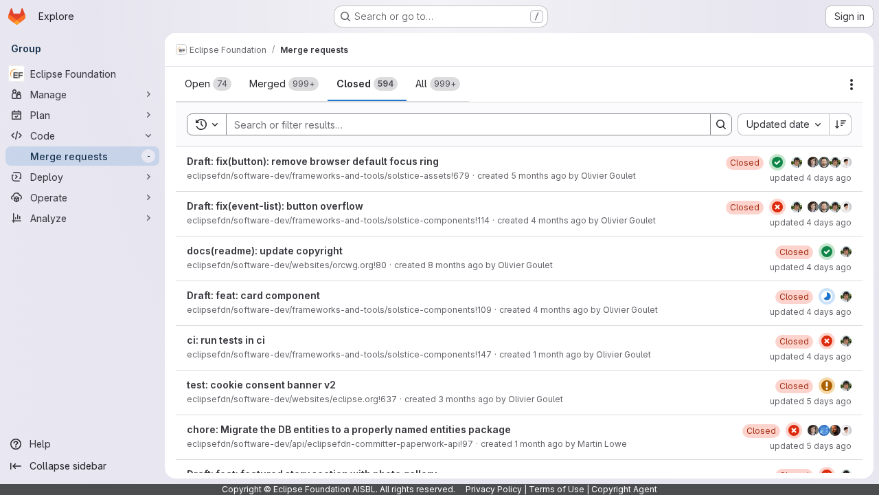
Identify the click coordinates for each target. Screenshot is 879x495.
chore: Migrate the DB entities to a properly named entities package (349, 429)
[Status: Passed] (777, 162)
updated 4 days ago (811, 178)
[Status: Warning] (827, 385)
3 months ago (466, 399)
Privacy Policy (494, 489)
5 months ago (539, 175)
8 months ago (455, 265)
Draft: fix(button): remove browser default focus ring (313, 161)
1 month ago (557, 354)
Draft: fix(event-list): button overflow (275, 206)
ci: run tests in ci (226, 340)
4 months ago (558, 220)
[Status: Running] (827, 296)
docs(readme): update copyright (265, 250)
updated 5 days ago (811, 401)
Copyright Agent (624, 489)
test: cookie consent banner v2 (261, 384)
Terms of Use (556, 489)
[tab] (208, 84)
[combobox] (783, 124)
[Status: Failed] (777, 207)
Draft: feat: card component (253, 295)
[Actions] (852, 85)
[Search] (721, 124)
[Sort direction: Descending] (841, 124)
